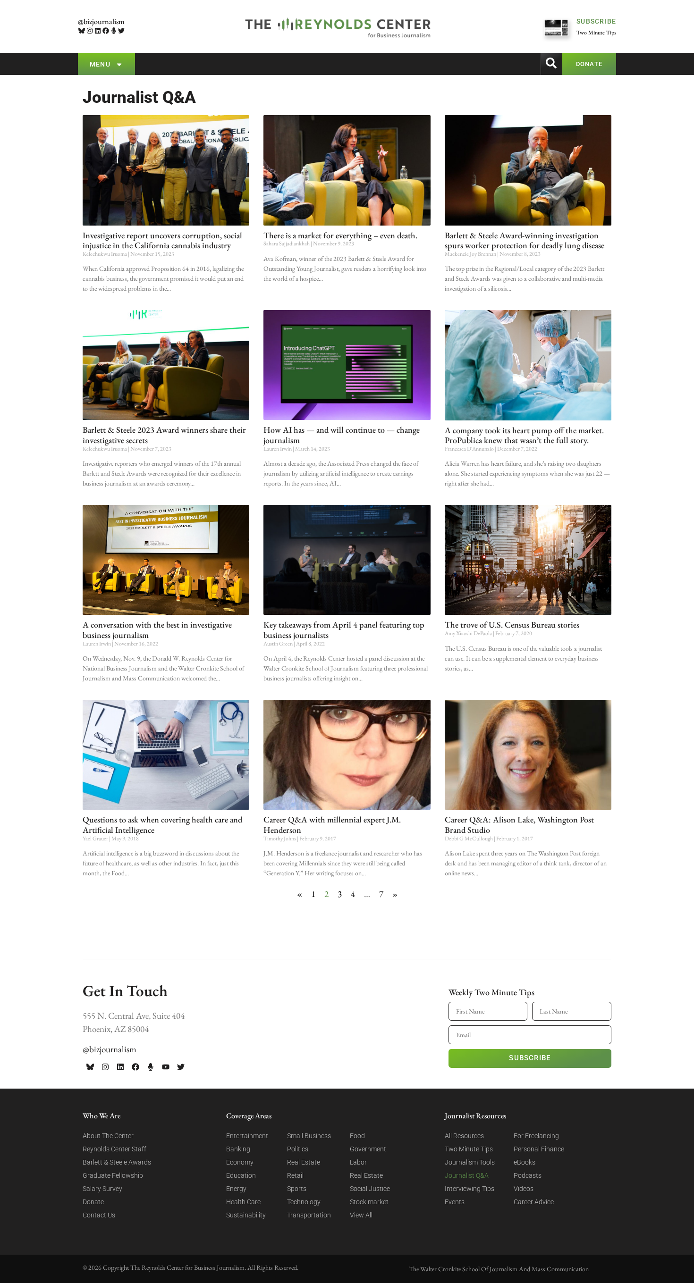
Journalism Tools (470, 1162)
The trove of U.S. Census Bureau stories (512, 624)
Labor (358, 1162)
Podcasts (528, 1175)
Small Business (309, 1136)
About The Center (108, 1136)
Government (368, 1149)
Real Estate (303, 1162)
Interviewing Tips (469, 1188)
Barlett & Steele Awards (117, 1162)
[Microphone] (114, 31)
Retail (295, 1175)
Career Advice (534, 1202)
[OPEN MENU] (119, 64)
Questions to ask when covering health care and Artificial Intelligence (162, 824)
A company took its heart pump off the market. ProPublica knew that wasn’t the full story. (524, 435)
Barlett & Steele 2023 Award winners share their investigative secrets (164, 434)
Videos (523, 1188)
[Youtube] (165, 1066)
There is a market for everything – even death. (340, 235)
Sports (296, 1188)
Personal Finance (539, 1149)
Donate (93, 1202)
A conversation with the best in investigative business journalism (157, 629)
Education (241, 1175)
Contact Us (99, 1215)
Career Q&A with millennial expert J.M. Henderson (332, 824)
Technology (304, 1202)
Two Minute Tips (469, 1149)
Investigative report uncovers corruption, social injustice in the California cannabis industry (162, 240)
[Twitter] (122, 31)
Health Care (243, 1202)
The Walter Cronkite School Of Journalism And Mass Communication (499, 1269)
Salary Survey (102, 1188)
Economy (240, 1162)
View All (361, 1215)
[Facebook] (106, 31)
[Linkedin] (98, 31)
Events (455, 1202)
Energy (236, 1188)
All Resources (464, 1136)
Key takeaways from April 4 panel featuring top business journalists (343, 629)
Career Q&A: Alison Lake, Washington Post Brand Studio (519, 824)
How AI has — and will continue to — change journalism (341, 434)
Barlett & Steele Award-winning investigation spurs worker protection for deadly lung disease (524, 240)
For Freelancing (536, 1136)
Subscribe (529, 1058)
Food (357, 1136)
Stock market (369, 1202)
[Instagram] (90, 31)
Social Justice (370, 1188)
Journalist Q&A (467, 1175)
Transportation (309, 1215)
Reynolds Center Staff (114, 1149)
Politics (297, 1149)
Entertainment (247, 1136)
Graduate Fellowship (113, 1175)
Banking (238, 1149)
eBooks (524, 1162)
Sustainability (246, 1215)
